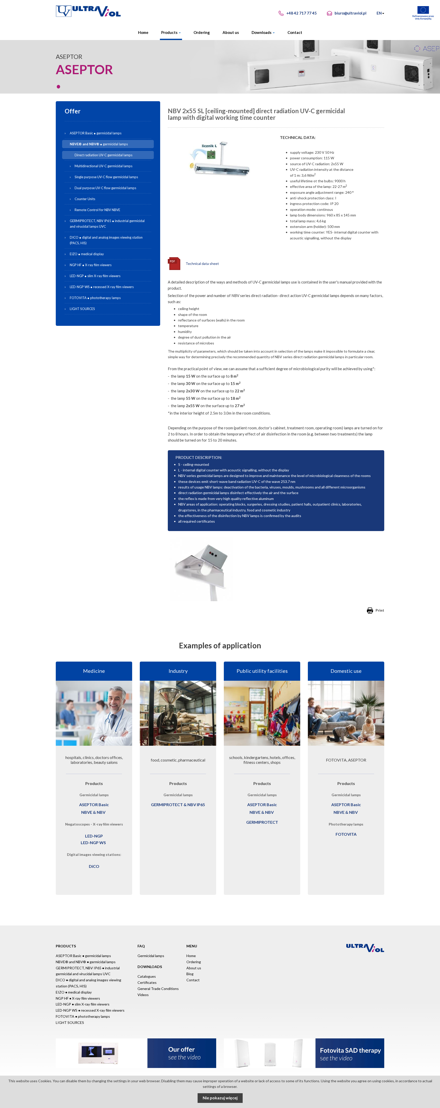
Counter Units (85, 199)
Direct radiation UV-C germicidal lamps (103, 155)
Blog (190, 974)
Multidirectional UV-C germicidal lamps (103, 166)
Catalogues (147, 976)
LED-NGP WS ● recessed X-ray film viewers (102, 287)
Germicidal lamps (151, 956)
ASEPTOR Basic (94, 804)
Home (143, 32)
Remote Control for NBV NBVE (97, 210)
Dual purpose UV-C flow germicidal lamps (105, 188)
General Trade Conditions (158, 988)
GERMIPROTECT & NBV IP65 (178, 804)
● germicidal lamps (111, 144)
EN (379, 13)
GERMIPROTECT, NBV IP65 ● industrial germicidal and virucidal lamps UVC (107, 223)
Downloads (262, 32)
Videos (143, 995)
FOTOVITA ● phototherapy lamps (95, 298)
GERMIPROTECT (262, 822)
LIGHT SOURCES (82, 309)
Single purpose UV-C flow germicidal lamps (106, 177)
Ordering (202, 32)
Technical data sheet (202, 263)
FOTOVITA (346, 834)
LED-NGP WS (93, 842)
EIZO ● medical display (87, 254)
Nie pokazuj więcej (220, 1097)
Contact (294, 32)
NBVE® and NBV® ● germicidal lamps (86, 962)
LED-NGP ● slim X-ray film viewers (95, 276)
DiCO (94, 866)
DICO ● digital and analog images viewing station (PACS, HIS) (106, 240)
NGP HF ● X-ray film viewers (91, 265)
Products (169, 32)
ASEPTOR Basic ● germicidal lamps (95, 133)
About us (231, 32)
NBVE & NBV (93, 812)
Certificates (147, 982)
